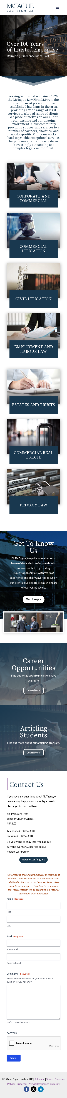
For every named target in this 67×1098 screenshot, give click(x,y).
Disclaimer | (23, 1084)
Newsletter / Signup (33, 860)
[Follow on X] (33, 1089)
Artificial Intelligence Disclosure (44, 1084)
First (9, 912)
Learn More (34, 690)
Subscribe (39, 1079)
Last (9, 925)
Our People (33, 599)
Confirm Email (14, 963)
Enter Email (12, 949)
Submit (14, 1058)
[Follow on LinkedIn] (41, 1089)
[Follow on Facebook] (26, 1089)
